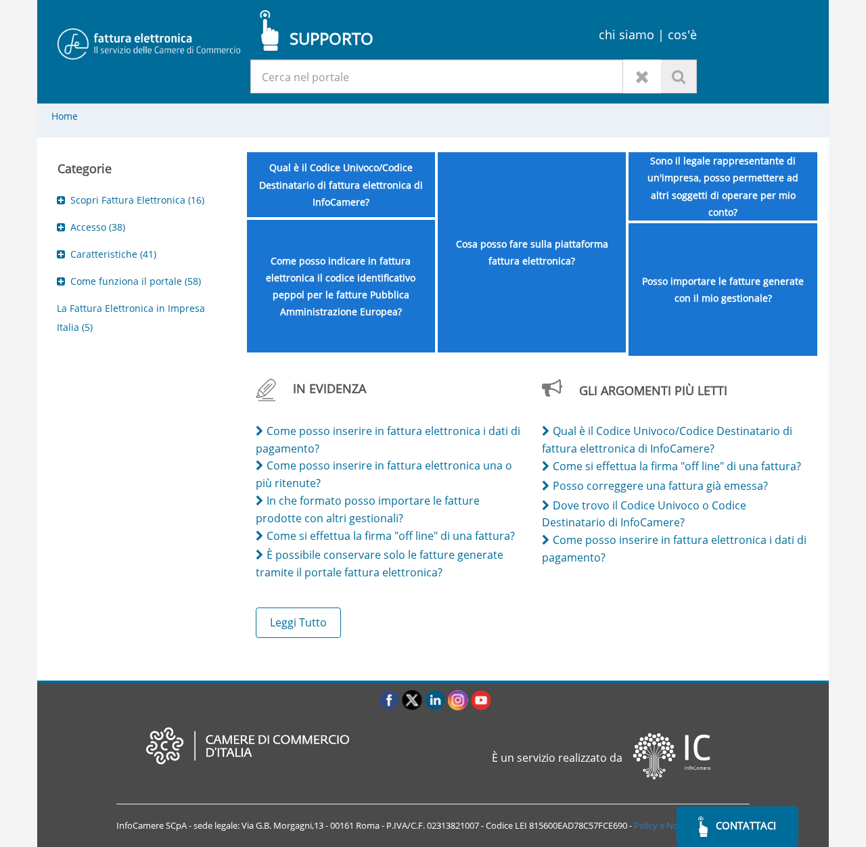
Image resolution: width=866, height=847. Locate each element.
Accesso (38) (97, 227)
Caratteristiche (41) (113, 254)
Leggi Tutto (298, 622)
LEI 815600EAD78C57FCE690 (571, 825)
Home (64, 116)
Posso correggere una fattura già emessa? (660, 485)
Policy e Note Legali (673, 825)
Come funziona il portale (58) (135, 281)
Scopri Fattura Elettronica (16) (137, 199)
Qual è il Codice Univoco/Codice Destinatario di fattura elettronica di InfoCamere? (341, 184)
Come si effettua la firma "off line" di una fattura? (391, 535)
